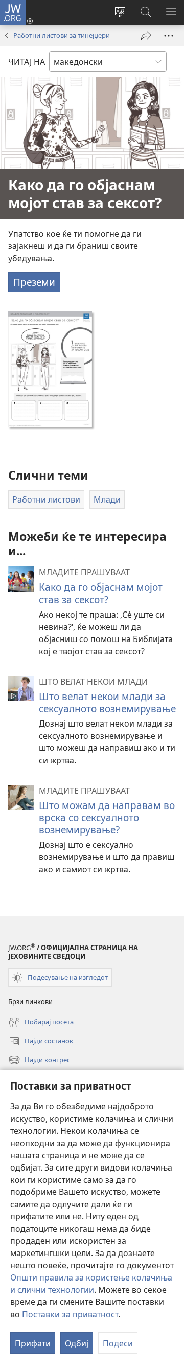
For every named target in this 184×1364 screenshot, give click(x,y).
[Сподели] (146, 35)
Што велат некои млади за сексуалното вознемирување (107, 702)
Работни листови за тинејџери (61, 35)
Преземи (34, 282)
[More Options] (168, 35)
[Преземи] (50, 369)
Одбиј (76, 1343)
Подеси (118, 1343)
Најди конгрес (39, 1060)
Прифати (33, 1343)
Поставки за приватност (70, 1314)
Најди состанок (40, 1041)
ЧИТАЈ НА (26, 61)
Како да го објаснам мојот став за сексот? (101, 593)
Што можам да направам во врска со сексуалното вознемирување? (107, 817)
